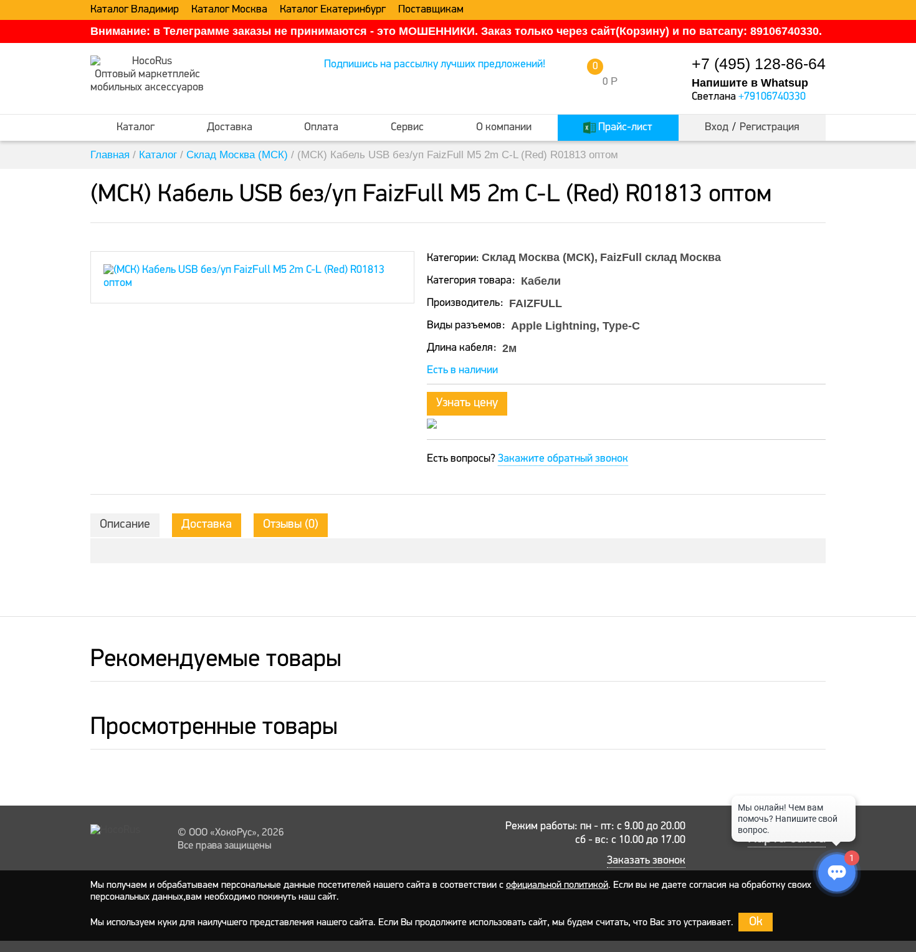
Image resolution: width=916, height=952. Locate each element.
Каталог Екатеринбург (333, 10)
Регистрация (769, 127)
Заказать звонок (646, 861)
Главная (110, 155)
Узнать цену (467, 403)
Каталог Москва (229, 10)
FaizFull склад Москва (660, 257)
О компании (504, 127)
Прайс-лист (624, 127)
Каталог (136, 127)
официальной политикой (557, 885)
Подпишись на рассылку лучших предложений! (434, 64)
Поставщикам (431, 10)
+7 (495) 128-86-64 (759, 63)
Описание (125, 524)
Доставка (229, 127)
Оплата (321, 127)
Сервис (407, 127)
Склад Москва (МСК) (237, 155)
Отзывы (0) (290, 524)
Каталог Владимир (134, 10)
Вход (716, 127)
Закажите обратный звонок (563, 459)
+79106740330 (772, 97)
